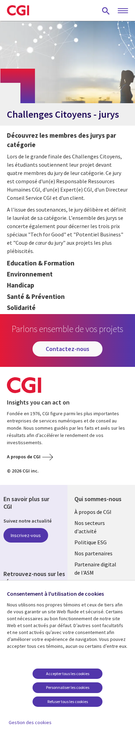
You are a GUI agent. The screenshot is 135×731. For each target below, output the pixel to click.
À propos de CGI (92, 511)
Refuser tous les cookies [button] (67, 701)
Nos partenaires (93, 553)
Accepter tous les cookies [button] (67, 673)
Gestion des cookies (30, 722)
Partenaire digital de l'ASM (95, 568)
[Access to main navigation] (123, 11)
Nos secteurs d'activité (89, 527)
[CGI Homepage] (18, 10)
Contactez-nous (67, 349)
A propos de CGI (23, 457)
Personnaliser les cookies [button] (67, 687)
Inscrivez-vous (26, 535)
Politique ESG (90, 542)
